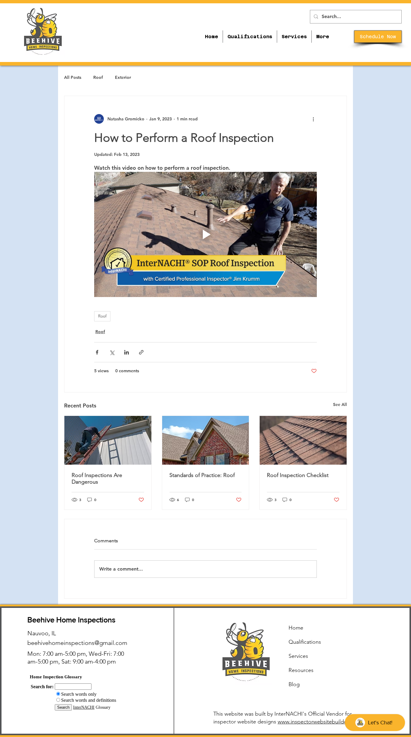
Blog (294, 684)
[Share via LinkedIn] (126, 352)
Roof (98, 77)
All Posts (72, 77)
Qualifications (305, 642)
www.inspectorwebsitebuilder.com (319, 721)
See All (340, 404)
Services (298, 656)
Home (296, 627)
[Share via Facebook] (97, 352)
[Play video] (205, 234)
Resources (301, 670)
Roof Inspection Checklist (298, 475)
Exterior (123, 77)
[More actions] (313, 118)
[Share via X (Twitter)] (112, 352)
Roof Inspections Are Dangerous (97, 478)
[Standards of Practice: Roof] (205, 440)
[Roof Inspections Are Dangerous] (107, 440)
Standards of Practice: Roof (202, 475)
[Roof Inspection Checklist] (303, 440)
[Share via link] (141, 352)
